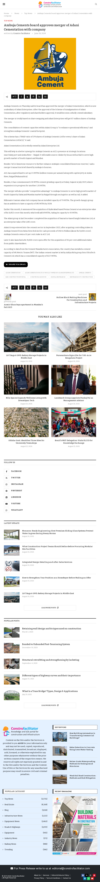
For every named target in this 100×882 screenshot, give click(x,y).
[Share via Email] (45, 97)
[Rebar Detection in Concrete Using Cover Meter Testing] (60, 751)
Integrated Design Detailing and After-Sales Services (47, 562)
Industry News (26, 838)
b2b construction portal (16, 277)
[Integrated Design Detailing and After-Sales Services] (12, 566)
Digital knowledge (58, 277)
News (16, 13)
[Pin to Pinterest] (33, 97)
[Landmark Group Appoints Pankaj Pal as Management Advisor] (73, 380)
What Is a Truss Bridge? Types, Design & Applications (50, 691)
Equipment (26, 833)
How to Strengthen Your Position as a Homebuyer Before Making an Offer (56, 578)
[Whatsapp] (88, 878)
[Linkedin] (84, 878)
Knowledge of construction (81, 277)
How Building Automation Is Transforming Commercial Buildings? (82, 735)
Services (46, 875)
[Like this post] (15, 97)
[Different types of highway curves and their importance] (12, 679)
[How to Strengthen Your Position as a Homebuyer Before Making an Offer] (12, 582)
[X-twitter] (86, 875)
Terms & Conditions (53, 878)
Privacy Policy (39, 878)
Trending (26, 850)
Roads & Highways (26, 827)
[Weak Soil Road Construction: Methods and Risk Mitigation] (60, 779)
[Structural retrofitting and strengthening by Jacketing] (12, 664)
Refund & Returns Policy (60, 875)
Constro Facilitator (21, 33)
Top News (28, 13)
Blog (26, 810)
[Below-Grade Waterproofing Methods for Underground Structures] (60, 765)
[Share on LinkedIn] (39, 97)
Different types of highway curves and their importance (51, 675)
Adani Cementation (13, 273)
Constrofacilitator (38, 277)
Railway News (26, 844)
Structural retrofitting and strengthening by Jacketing (50, 660)
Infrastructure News (26, 816)
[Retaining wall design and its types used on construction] (12, 632)
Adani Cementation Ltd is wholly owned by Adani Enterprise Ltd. (49, 273)
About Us (37, 875)
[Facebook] (83, 875)
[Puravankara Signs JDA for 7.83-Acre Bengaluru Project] (73, 337)
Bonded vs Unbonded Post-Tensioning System (46, 644)
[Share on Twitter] (27, 97)
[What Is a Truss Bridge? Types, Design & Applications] (12, 695)
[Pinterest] (94, 875)
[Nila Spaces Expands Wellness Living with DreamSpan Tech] (26, 380)
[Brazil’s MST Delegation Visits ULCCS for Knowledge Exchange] (73, 422)
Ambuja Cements (85, 273)
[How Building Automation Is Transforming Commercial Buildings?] (60, 737)
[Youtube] (92, 878)
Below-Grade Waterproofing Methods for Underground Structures (82, 763)
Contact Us (67, 878)
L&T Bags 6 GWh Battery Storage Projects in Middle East (48, 593)
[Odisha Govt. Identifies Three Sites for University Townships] (26, 422)
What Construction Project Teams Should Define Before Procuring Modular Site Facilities (57, 547)
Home (6, 13)
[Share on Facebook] (21, 97)
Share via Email (17, 264)
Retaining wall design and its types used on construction (51, 628)
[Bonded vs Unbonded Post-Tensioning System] (12, 648)
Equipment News (26, 821)
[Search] (96, 4)
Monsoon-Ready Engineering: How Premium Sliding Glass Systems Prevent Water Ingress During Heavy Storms (57, 532)
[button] (55, 826)
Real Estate (26, 805)
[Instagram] (90, 875)
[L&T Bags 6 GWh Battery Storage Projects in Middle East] (26, 337)
